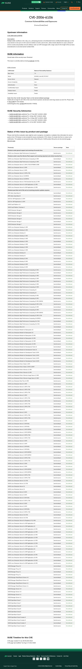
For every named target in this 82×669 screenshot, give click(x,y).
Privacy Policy (67, 666)
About (38, 656)
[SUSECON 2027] (36, 2)
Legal (19, 656)
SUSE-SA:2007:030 (15, 118)
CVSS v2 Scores (11, 67)
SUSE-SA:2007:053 (15, 122)
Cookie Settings (58, 666)
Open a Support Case (12, 666)
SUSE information (15, 54)
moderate (31, 61)
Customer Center (49, 2)
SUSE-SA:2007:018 (15, 114)
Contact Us (64, 8)
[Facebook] (37, 659)
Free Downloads (74, 8)
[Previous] (37, 25)
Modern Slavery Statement (28, 656)
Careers (15, 656)
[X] (41, 659)
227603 (22, 103)
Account (59, 2)
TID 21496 (12, 101)
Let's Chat (65, 656)
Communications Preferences (48, 656)
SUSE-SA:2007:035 (15, 120)
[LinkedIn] (44, 659)
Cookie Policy (75, 666)
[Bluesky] (48, 659)
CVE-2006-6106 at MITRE (14, 35)
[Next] (46, 25)
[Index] (42, 25)
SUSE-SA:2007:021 (15, 116)
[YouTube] (34, 659)
